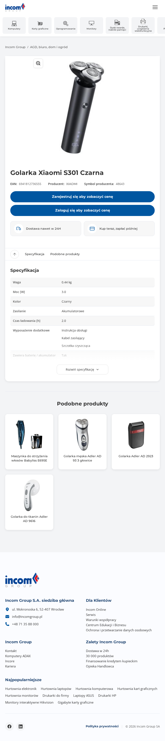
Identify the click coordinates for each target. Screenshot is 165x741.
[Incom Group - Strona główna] (15, 7)
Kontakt (11, 651)
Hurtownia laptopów (56, 688)
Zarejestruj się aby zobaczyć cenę (82, 197)
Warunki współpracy (101, 620)
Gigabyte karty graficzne (75, 702)
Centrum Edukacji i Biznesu (106, 625)
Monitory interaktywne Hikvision (29, 702)
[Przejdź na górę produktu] (14, 254)
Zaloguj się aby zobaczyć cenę (82, 210)
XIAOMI (71, 184)
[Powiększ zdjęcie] (38, 63)
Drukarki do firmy (56, 695)
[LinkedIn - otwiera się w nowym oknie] (20, 726)
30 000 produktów (100, 656)
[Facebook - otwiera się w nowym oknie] (9, 726)
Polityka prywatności (102, 726)
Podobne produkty (65, 254)
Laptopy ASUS (83, 695)
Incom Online (96, 609)
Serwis (91, 614)
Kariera (10, 666)
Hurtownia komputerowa (94, 688)
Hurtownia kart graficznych (137, 688)
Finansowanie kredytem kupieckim (112, 661)
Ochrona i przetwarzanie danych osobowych (119, 630)
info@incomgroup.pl (27, 616)
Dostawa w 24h (97, 651)
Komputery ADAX (18, 656)
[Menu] (155, 7)
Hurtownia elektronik (21, 688)
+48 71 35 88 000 (25, 624)
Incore (9, 661)
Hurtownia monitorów (21, 695)
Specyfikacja (34, 254)
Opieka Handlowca (100, 666)
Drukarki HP (107, 695)
